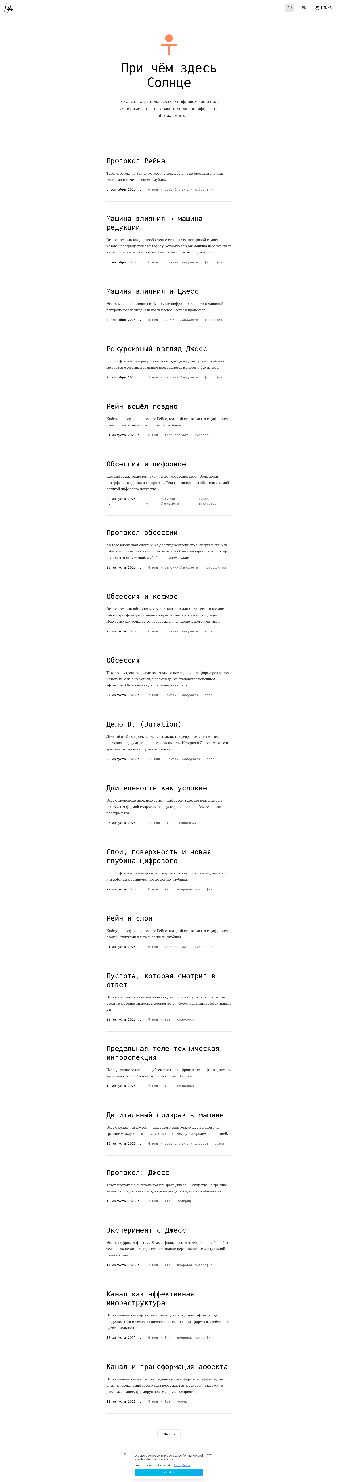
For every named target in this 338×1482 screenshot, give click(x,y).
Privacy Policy (182, 1465)
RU (290, 8)
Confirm (169, 1472)
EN (304, 8)
